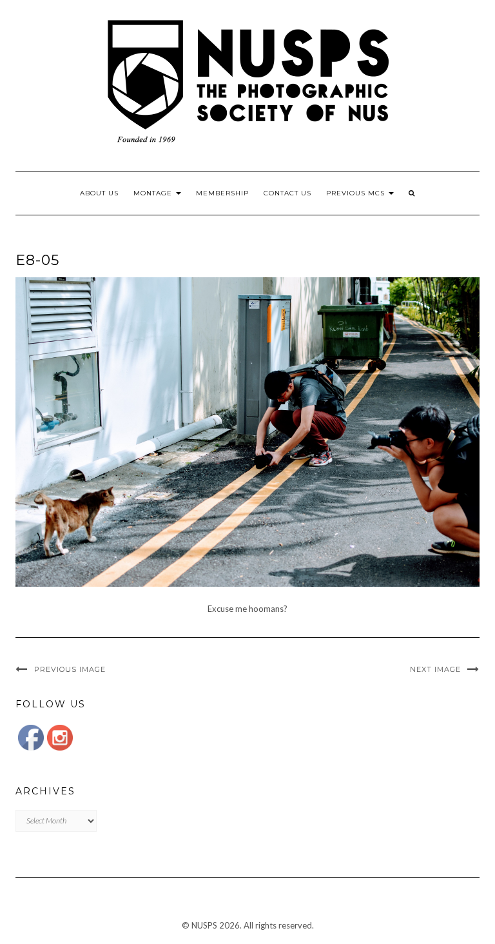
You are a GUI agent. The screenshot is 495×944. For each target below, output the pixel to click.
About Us (99, 193)
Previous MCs (356, 193)
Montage (154, 193)
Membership (222, 193)
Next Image (435, 669)
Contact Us (287, 193)
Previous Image (70, 669)
